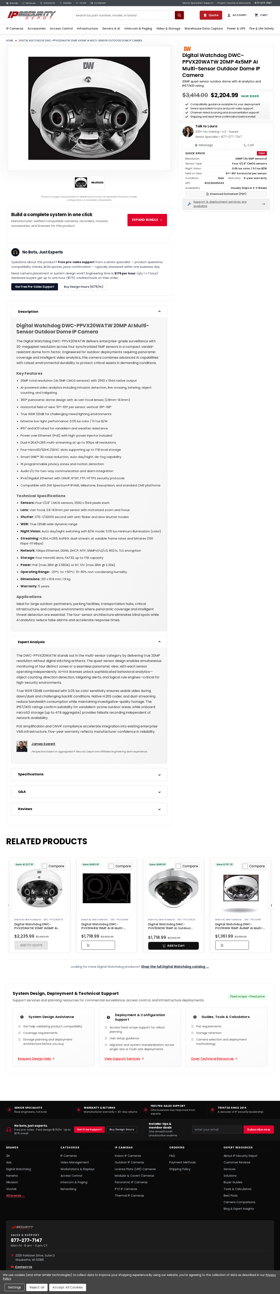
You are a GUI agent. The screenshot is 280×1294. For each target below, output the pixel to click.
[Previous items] (8, 905)
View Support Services (122, 1058)
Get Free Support (89, 1129)
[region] (140, 1110)
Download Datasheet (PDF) (228, 194)
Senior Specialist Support (197, 3)
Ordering (177, 1147)
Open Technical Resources (212, 1058)
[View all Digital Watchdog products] (187, 48)
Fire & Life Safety (261, 29)
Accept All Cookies (67, 1287)
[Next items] (271, 905)
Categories (70, 1147)
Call (251, 145)
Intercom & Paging (138, 29)
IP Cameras (14, 29)
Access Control (61, 29)
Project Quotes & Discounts (234, 3)
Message (206, 145)
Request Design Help (34, 1058)
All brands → (15, 1196)
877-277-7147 (263, 3)
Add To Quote (31, 945)
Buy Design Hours (121, 1129)
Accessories (37, 29)
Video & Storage (168, 29)
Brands (12, 1147)
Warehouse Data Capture (203, 29)
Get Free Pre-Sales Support (34, 287)
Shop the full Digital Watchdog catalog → (175, 966)
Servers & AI (111, 29)
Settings (14, 1287)
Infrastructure (87, 29)
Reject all (37, 1287)
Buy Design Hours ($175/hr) (83, 287)
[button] (98, 945)
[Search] (179, 15)
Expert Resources (238, 1147)
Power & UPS (236, 29)
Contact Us (23, 1267)
